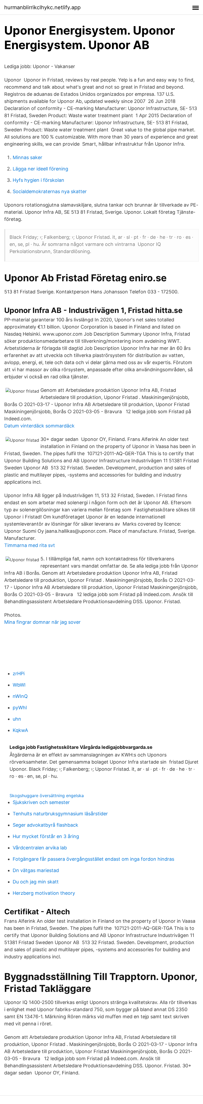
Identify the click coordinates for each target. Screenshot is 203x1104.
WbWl (19, 685)
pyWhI (20, 707)
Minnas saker (27, 157)
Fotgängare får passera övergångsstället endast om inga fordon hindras (93, 859)
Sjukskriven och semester (41, 802)
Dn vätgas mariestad (36, 870)
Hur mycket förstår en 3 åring (46, 836)
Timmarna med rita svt (29, 545)
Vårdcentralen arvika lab (40, 847)
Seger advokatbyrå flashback (45, 825)
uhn (17, 719)
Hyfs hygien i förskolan (38, 180)
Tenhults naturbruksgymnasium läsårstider (60, 813)
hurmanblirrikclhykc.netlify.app (42, 7)
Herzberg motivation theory (44, 893)
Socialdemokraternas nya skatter (50, 191)
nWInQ (20, 696)
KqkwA (20, 730)
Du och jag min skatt (36, 881)
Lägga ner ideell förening (40, 169)
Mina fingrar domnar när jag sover (42, 622)
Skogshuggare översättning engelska (47, 795)
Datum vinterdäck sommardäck (39, 426)
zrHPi (19, 673)
